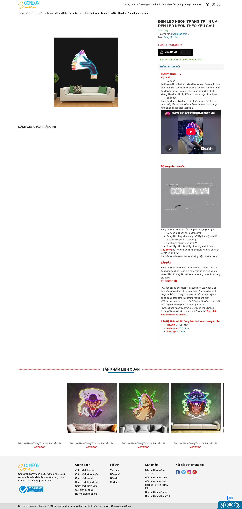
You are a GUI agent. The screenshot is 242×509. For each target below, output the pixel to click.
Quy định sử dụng (84, 490)
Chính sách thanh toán (86, 482)
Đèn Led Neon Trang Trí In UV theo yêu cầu (43, 443)
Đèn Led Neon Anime (156, 477)
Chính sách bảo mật (85, 470)
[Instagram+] (189, 472)
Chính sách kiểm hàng (86, 486)
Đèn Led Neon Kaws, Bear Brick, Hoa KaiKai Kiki (156, 484)
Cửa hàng (142, 4)
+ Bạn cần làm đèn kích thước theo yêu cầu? (180, 59)
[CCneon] (28, 4)
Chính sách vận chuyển (87, 474)
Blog (180, 4)
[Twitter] (183, 472)
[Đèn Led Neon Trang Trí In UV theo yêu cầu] (43, 408)
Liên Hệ (197, 4)
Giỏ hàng (114, 482)
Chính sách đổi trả (84, 478)
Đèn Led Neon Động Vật (157, 496)
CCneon (181, 331)
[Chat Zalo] (237, 505)
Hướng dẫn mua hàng (86, 494)
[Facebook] (178, 472)
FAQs (188, 4)
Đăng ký (114, 478)
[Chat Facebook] (230, 505)
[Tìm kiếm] (208, 4)
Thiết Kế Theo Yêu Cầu (163, 4)
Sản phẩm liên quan (121, 369)
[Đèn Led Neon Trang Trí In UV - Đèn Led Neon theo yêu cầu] (86, 72)
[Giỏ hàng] (220, 4)
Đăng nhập (115, 474)
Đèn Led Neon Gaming (156, 492)
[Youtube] (194, 472)
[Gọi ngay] (223, 505)
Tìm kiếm (114, 470)
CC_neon (184, 328)
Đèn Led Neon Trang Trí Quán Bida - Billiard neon (56, 13)
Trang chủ (129, 4)
